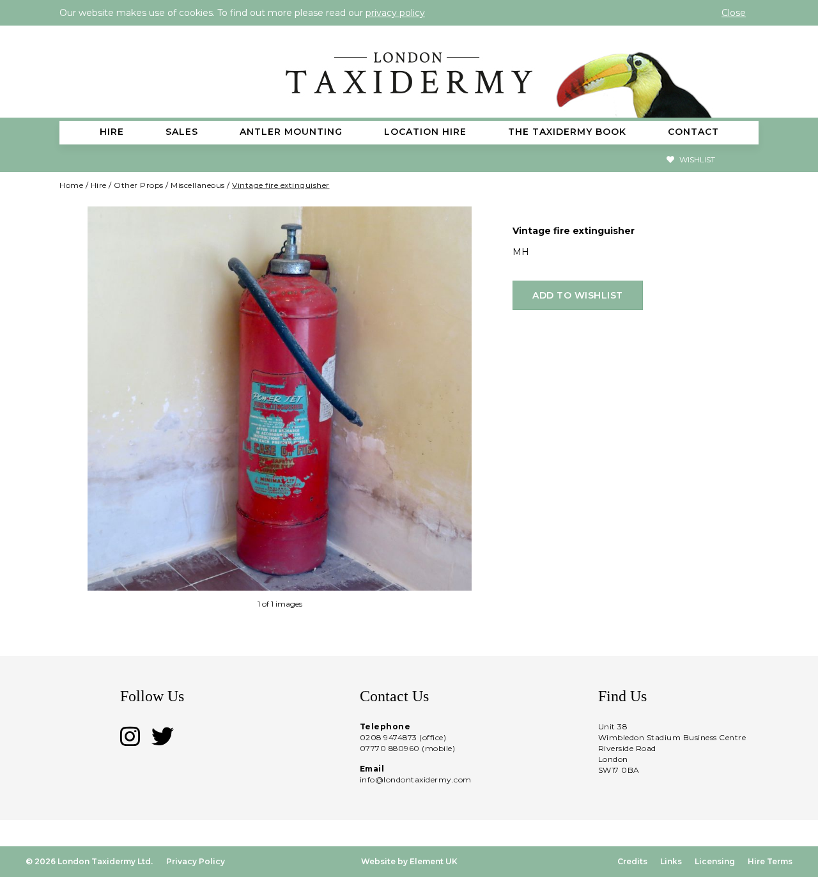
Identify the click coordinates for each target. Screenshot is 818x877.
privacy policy (395, 13)
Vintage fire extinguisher (281, 185)
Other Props (139, 185)
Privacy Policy (195, 861)
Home (71, 185)
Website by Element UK (409, 861)
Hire (99, 185)
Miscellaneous (198, 185)
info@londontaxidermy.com (416, 779)
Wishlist (696, 159)
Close (734, 13)
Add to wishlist (577, 295)
